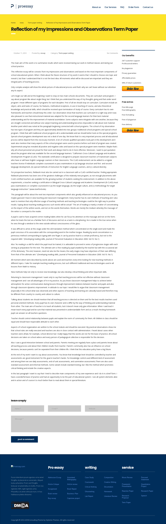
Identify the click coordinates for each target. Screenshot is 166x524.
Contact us (148, 7)
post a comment (26, 439)
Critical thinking (90, 487)
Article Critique (53, 484)
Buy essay (52, 498)
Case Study (89, 477)
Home (13, 23)
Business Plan (72, 494)
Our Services (110, 7)
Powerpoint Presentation (126, 485)
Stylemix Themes (52, 520)
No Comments (112, 53)
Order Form (133, 7)
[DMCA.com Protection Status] (20, 505)
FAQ (122, 7)
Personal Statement (145, 479)
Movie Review (127, 477)
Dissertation (108, 487)
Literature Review (110, 496)
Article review (72, 484)
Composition (108, 477)
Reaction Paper (127, 491)
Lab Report (89, 496)
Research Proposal (125, 497)
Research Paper (147, 491)
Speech (144, 496)
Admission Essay (54, 477)
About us (96, 7)
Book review (52, 494)
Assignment (52, 489)
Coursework (89, 482)
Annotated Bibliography (71, 479)
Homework (108, 492)
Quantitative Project (145, 485)
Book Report (72, 489)
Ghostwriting (89, 492)
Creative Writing (110, 482)
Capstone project (73, 498)
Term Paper (126, 502)
